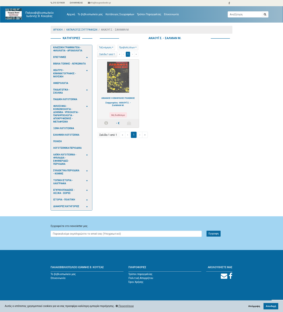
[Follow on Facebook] (230, 276)
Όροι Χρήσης (135, 282)
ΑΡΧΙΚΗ (58, 29)
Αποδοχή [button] (271, 306)
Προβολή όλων (127, 47)
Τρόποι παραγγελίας (140, 274)
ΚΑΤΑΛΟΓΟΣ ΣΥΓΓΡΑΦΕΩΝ (81, 29)
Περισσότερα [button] (126, 306)
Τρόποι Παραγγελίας (149, 14)
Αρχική (71, 14)
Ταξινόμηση (105, 47)
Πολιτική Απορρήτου (140, 278)
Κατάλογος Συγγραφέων (119, 14)
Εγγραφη (213, 233)
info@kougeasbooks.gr (100, 3)
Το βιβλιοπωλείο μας (90, 14)
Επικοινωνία (171, 14)
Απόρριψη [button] (254, 306)
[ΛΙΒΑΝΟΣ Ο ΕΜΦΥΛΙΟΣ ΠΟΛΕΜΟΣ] (118, 77)
